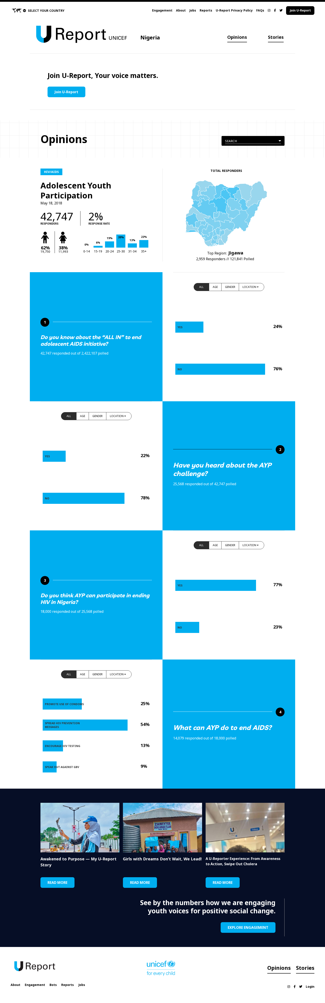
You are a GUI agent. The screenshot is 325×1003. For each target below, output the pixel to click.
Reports (206, 10)
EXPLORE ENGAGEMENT (248, 927)
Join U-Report (300, 10)
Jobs (192, 10)
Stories (276, 37)
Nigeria (150, 37)
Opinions (237, 37)
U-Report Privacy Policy (234, 10)
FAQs (260, 10)
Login (310, 986)
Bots (53, 985)
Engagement (162, 10)
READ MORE (57, 882)
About (181, 10)
